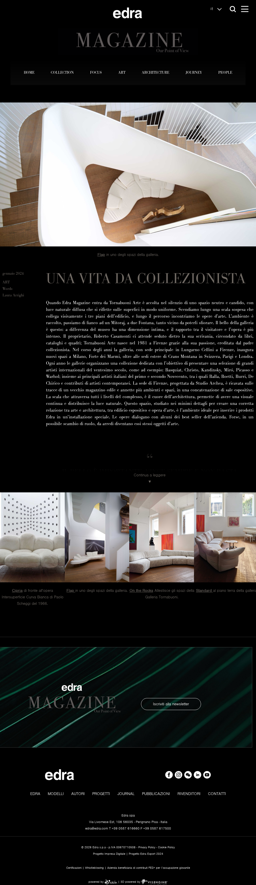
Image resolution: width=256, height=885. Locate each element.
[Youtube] (207, 775)
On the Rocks (141, 590)
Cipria (17, 590)
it (212, 8)
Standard (204, 590)
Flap (101, 254)
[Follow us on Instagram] (179, 775)
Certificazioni (74, 868)
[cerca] (233, 9)
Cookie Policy (166, 847)
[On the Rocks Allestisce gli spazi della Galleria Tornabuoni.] (161, 537)
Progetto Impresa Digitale (109, 854)
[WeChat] (188, 775)
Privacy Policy (146, 847)
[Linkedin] (198, 775)
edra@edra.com (96, 828)
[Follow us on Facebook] (169, 775)
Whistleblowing (94, 868)
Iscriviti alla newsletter (171, 704)
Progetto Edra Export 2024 (146, 854)
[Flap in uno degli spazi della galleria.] (97, 537)
